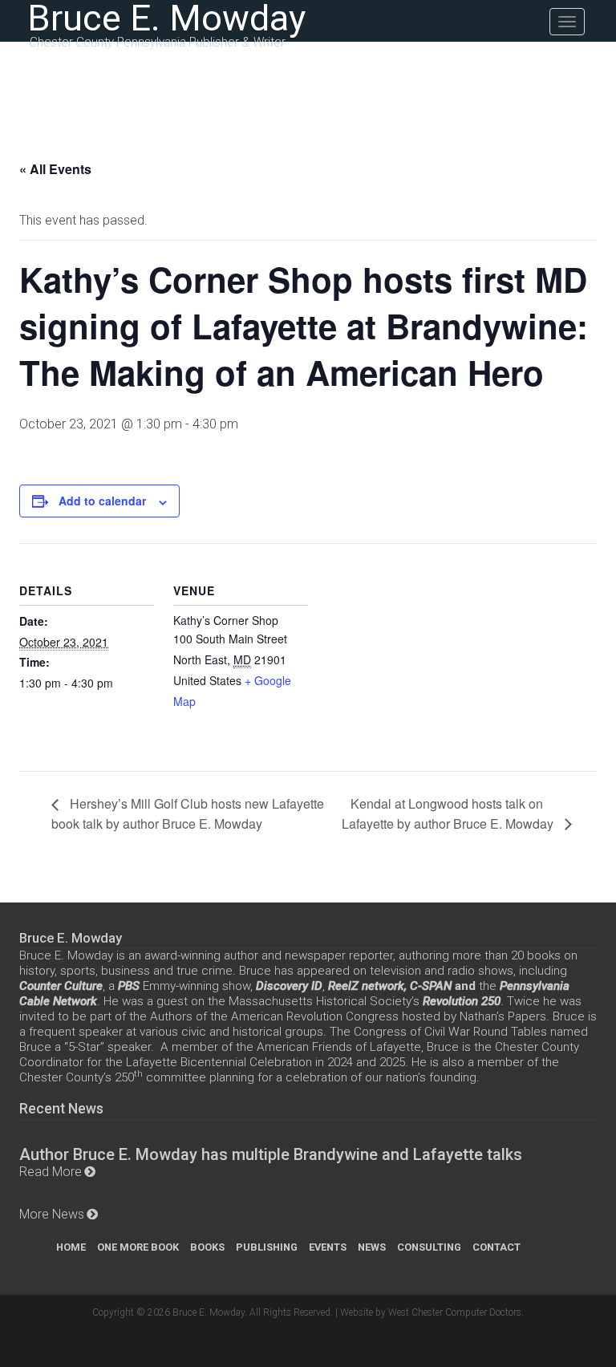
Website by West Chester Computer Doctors (430, 1312)
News (372, 1247)
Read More (50, 1171)
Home (71, 1247)
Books (207, 1247)
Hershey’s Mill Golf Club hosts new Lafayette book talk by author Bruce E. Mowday (187, 813)
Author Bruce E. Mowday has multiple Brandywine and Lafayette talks (270, 1154)
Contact (496, 1247)
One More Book (138, 1247)
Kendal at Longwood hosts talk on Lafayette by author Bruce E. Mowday (449, 813)
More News (51, 1214)
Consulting (429, 1247)
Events (327, 1247)
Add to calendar (102, 501)
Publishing (267, 1247)
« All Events (55, 169)
